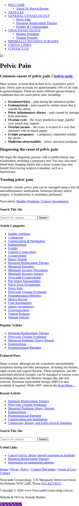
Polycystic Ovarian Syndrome (27, 292)
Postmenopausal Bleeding (24, 295)
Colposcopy (15, 237)
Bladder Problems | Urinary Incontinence (42, 201)
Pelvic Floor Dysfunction (24, 284)
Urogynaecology (19, 310)
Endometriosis (17, 244)
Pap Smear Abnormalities (24, 281)
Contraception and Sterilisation (27, 419)
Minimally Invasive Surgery (26, 274)
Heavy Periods (17, 259)
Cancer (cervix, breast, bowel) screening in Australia (41, 455)
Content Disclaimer (43, 469)
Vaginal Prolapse (19, 313)
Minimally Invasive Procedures (28, 270)
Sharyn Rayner (17, 299)
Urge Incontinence (20, 303)
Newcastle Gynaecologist (24, 277)
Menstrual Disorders (21, 266)
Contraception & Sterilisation (26, 241)
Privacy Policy (19, 469)
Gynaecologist (17, 255)
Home (4, 469)
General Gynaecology (22, 252)
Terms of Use (66, 469)
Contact (5, 473)
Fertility (13, 248)
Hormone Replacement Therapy (28, 263)
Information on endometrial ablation (31, 462)
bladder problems (19, 234)
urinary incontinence (21, 306)
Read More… (66, 385)
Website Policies (18, 317)
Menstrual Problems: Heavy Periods (31, 340)
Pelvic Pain (15, 288)
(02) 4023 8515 (51, 483)
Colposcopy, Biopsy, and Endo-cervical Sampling (40, 423)
